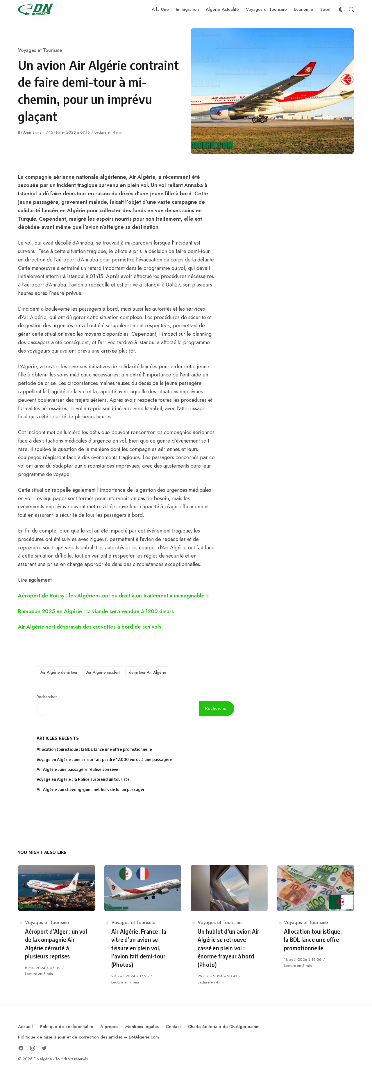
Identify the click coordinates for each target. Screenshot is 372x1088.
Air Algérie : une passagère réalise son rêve (78, 769)
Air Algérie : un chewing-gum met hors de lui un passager (91, 789)
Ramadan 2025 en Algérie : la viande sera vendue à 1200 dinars (96, 611)
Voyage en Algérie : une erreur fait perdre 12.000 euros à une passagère (104, 759)
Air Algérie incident (103, 672)
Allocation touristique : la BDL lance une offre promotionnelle (94, 749)
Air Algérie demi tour (59, 672)
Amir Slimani (33, 132)
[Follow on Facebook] (21, 1048)
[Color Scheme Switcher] (341, 9)
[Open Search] (351, 9)
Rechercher (47, 697)
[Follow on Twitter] (44, 1048)
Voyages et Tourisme (40, 50)
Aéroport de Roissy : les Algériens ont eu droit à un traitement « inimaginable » (113, 595)
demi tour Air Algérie (147, 672)
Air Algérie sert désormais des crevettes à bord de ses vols (89, 627)
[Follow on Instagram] (32, 1048)
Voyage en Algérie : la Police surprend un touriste (83, 779)
